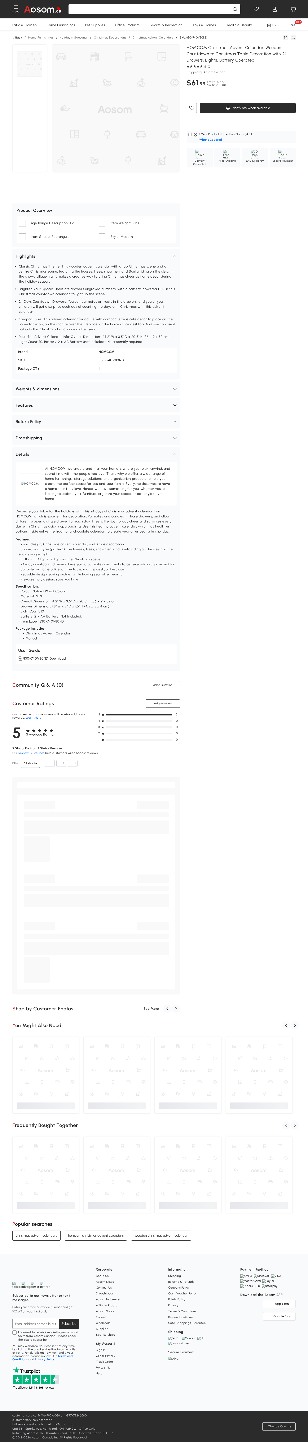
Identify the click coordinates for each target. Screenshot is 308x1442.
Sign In (101, 1350)
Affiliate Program (108, 1305)
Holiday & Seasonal (74, 37)
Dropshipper (105, 1293)
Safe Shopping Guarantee (187, 1323)
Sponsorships (105, 1335)
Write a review (163, 703)
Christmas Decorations (110, 37)
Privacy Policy (45, 1359)
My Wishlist (104, 1367)
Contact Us (104, 1287)
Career (101, 1317)
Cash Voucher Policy (182, 1293)
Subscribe (68, 1324)
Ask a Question (162, 685)
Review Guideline (180, 1317)
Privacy (173, 1305)
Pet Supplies (95, 25)
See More (151, 1009)
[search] (234, 9)
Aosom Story (105, 1311)
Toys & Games (204, 25)
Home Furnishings (61, 25)
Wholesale (103, 1323)
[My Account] (274, 9)
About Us (102, 1276)
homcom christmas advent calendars (96, 1235)
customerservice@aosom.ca (32, 1420)
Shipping (174, 1276)
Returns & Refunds (181, 1282)
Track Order (104, 1362)
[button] (96, 256)
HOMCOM (107, 352)
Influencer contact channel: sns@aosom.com (44, 1424)
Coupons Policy (179, 1287)
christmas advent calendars (36, 1235)
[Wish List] (256, 9)
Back (18, 37)
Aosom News (105, 1282)
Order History (105, 1356)
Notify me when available (251, 108)
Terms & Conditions (182, 1311)
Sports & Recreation (166, 25)
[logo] (42, 9)
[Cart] (293, 9)
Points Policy (176, 1299)
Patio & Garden (24, 25)
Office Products (127, 25)
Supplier (102, 1329)
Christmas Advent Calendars (153, 37)
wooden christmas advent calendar (161, 1235)
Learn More (34, 717)
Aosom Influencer (108, 1299)
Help (99, 1373)
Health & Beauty (239, 25)
